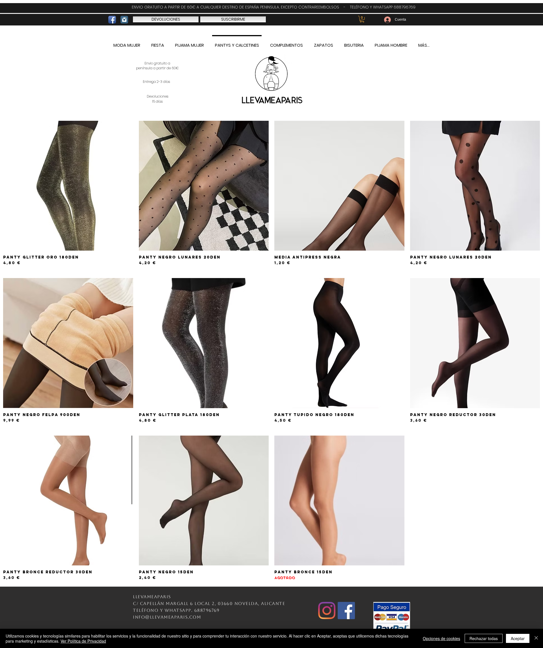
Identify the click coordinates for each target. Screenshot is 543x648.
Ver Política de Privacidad (83, 641)
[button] (362, 19)
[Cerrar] (536, 638)
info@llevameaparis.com (167, 617)
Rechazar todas (483, 638)
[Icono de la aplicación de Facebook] (112, 19)
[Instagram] (326, 610)
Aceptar (518, 638)
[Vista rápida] (68, 186)
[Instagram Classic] (124, 19)
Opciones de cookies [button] (441, 638)
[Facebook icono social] (346, 610)
